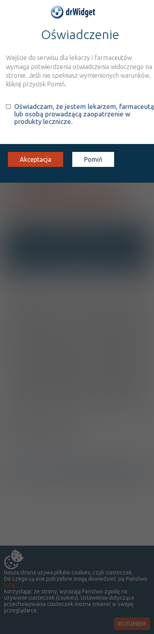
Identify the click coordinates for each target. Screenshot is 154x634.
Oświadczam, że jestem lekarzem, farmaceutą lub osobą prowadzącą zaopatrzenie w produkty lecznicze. (84, 114)
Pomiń (93, 159)
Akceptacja (35, 159)
